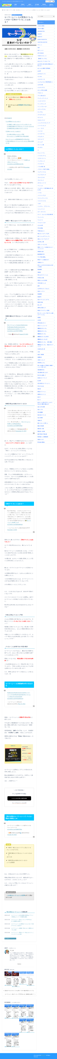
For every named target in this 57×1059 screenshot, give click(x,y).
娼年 (39, 285)
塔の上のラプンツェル (43, 275)
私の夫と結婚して (42, 375)
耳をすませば (41, 386)
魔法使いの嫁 (41, 428)
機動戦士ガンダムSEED (43, 336)
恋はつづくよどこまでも (43, 299)
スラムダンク (41, 136)
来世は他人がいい (42, 322)
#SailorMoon (17, 423)
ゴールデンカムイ (42, 114)
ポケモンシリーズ (42, 182)
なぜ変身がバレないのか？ (13, 121)
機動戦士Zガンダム (42, 331)
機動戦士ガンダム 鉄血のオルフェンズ (45, 345)
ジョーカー (40, 131)
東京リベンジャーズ (42, 325)
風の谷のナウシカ (42, 415)
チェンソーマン (41, 152)
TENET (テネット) (42, 55)
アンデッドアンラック (43, 98)
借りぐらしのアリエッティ (44, 236)
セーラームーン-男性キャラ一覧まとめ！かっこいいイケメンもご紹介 (22, 933)
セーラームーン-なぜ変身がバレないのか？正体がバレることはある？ (22, 924)
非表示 (9, 118)
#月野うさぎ (10, 423)
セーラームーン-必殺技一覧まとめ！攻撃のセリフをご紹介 (22, 929)
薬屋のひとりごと (42, 394)
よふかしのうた (41, 87)
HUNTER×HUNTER (42, 42)
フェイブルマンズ (42, 174)
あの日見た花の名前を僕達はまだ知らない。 (45, 64)
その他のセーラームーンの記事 (16, 895)
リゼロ (39, 203)
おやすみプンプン (42, 73)
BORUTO (40, 36)
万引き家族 (40, 228)
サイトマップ (37, 5)
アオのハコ (40, 92)
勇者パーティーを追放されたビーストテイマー (45, 248)
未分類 (39, 320)
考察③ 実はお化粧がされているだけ (17, 128)
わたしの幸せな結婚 (42, 90)
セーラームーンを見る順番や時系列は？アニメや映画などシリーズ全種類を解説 (22, 916)
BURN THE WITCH (42, 39)
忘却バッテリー (41, 291)
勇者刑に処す (41, 251)
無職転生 (40, 357)
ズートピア (40, 142)
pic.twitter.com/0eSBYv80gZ (14, 425)
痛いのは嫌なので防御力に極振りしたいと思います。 (45, 366)
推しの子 (40, 305)
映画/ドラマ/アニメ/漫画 (43, 310)
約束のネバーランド (42, 377)
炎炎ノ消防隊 (41, 354)
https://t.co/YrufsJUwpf (16, 696)
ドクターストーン (42, 158)
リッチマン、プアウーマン (44, 206)
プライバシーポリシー (44, 5)
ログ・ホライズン (42, 211)
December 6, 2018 (12, 530)
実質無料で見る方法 (23, 105)
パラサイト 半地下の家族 (43, 169)
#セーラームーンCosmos (14, 325)
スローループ (41, 139)
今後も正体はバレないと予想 (15, 134)
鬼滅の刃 (40, 420)
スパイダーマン (41, 133)
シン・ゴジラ (41, 128)
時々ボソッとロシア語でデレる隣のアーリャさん (45, 313)
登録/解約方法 (41, 369)
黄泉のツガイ (41, 439)
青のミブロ (40, 409)
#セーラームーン (13, 162)
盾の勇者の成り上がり (43, 372)
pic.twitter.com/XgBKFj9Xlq (14, 829)
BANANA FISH (41, 31)
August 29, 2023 (24, 334)
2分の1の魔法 (41, 28)
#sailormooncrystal (12, 329)
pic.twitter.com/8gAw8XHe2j (15, 524)
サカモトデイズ (41, 120)
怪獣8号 (39, 296)
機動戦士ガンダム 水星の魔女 (45, 342)
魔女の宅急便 (41, 425)
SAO (39, 47)
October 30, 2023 (12, 834)
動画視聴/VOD (41, 254)
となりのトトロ (41, 79)
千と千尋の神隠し (42, 257)
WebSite (19, 964)
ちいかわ (40, 76)
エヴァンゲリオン (42, 109)
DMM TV (13, 745)
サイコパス (40, 117)
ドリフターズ (41, 163)
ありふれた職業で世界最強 (44, 68)
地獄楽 (39, 272)
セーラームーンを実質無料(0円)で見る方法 (17, 139)
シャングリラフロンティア (44, 122)
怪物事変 (40, 294)
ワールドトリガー (42, 222)
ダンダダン (40, 147)
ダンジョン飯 (41, 144)
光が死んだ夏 (41, 241)
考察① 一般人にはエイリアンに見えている (19, 124)
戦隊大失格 (40, 302)
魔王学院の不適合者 (42, 434)
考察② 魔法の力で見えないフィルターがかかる (20, 126)
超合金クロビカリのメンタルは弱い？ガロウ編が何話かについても (19, 990)
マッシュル (40, 185)
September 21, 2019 (21, 431)
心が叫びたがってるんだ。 (44, 288)
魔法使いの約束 (41, 431)
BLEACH (40, 34)
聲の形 (39, 388)
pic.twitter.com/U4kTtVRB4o (15, 331)
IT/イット (40, 44)
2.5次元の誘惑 (41, 25)
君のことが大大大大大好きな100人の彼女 (45, 265)
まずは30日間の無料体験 (19, 798)
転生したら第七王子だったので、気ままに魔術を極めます (45, 403)
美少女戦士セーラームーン (14, 912)
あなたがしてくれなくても (44, 61)
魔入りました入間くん (43, 423)
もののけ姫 (40, 84)
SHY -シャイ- (41, 50)
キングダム (40, 112)
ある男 (39, 71)
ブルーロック (41, 180)
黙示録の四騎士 (41, 442)
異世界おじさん (41, 362)
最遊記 (39, 317)
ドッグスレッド (41, 161)
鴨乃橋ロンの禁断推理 (43, 436)
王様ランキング (41, 360)
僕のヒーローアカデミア (43, 239)
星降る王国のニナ (42, 307)
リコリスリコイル (42, 200)
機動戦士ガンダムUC (42, 339)
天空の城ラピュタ (42, 283)
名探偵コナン (41, 262)
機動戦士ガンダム (42, 333)
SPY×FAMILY (41, 53)
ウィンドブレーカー (42, 106)
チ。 (39, 150)
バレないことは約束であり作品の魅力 (18, 136)
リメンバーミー (41, 209)
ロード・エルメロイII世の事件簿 (45, 214)
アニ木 (12, 950)
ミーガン (40, 192)
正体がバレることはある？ (13, 131)
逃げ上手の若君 (41, 406)
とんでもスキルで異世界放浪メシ (45, 82)
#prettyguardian (19, 694)
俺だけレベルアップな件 (43, 233)
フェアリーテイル (42, 172)
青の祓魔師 (40, 412)
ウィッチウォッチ (42, 103)
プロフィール (22, 5)
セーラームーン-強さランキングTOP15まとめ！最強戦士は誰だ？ (21, 920)
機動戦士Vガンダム (42, 328)
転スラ (39, 399)
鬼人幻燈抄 (40, 417)
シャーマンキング (42, 125)
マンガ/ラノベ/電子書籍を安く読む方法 (45, 189)
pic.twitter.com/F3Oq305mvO (15, 698)
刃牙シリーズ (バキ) (42, 244)
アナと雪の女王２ (42, 95)
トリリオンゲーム (42, 155)
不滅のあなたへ (41, 230)
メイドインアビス (42, 195)
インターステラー (42, 101)
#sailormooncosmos (19, 327)
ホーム (15, 5)
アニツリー (43, 1055)
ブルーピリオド (41, 177)
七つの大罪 (40, 225)
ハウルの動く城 (41, 166)
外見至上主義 (41, 277)
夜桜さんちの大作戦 (42, 280)
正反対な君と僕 (41, 349)
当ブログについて (30, 5)
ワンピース (40, 220)
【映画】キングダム (42, 58)
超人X (39, 397)
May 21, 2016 (21, 704)
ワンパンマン (41, 217)
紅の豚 (39, 380)
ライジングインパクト (43, 198)
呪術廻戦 (40, 269)
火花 (39, 351)
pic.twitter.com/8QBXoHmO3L (15, 164)
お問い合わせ (51, 5)
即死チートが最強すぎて (43, 259)
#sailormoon (24, 325)
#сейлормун (10, 327)
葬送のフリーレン (42, 391)
